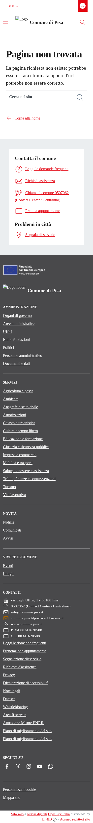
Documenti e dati (16, 363)
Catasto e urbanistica (19, 423)
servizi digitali (37, 814)
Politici (8, 347)
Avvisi (8, 538)
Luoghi (8, 573)
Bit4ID (47, 819)
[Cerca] (80, 98)
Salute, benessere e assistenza (26, 471)
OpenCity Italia (59, 814)
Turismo (9, 487)
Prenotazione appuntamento (24, 651)
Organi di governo (17, 315)
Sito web (17, 814)
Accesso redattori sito (75, 819)
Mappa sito (11, 797)
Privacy (9, 675)
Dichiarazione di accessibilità (25, 683)
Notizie (8, 522)
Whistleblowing (15, 707)
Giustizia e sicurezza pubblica (26, 447)
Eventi (8, 565)
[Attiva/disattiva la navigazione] (5, 22)
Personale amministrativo (22, 355)
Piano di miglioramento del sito (27, 731)
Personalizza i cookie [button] (19, 789)
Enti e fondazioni (16, 339)
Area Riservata (14, 715)
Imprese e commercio (19, 455)
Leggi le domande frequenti (24, 643)
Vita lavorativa (14, 495)
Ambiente (10, 399)
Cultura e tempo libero (20, 431)
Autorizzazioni (14, 415)
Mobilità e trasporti (17, 463)
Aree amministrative (18, 323)
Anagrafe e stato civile (20, 407)
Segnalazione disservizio (22, 659)
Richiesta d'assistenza (19, 667)
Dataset (9, 699)
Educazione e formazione (23, 439)
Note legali (11, 691)
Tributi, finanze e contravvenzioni (29, 479)
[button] (13, 6)
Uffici (7, 331)
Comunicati (12, 530)
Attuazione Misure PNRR (23, 723)
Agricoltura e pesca (18, 391)
